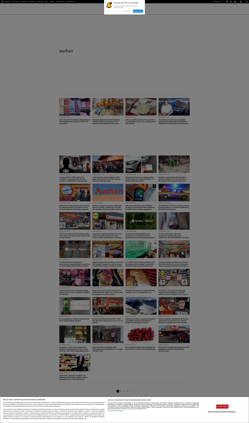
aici (49, 415)
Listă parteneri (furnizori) (116, 410)
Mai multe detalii (55, 406)
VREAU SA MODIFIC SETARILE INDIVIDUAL (222, 411)
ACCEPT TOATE (222, 406)
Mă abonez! (138, 11)
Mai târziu (126, 11)
